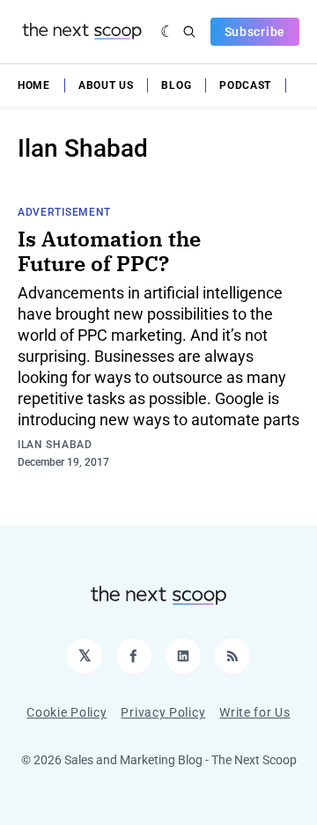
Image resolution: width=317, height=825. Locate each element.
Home (34, 85)
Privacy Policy (163, 712)
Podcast (245, 85)
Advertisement (64, 212)
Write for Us (254, 712)
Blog (176, 85)
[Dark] (167, 32)
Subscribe (255, 32)
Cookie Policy (66, 712)
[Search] (189, 32)
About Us (106, 85)
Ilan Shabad (55, 444)
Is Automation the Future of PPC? (109, 251)
